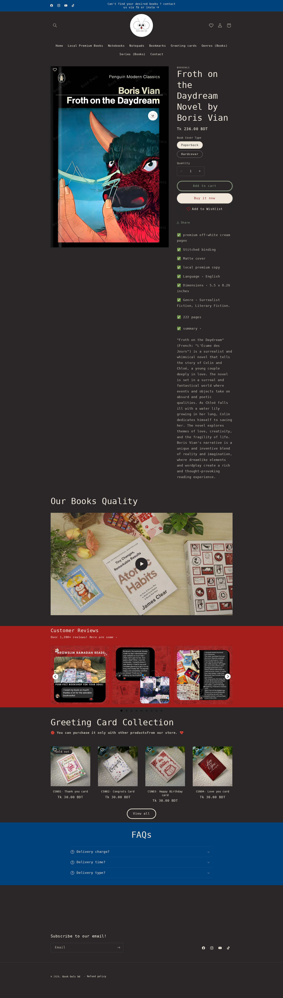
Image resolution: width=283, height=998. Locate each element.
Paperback (189, 145)
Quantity (183, 163)
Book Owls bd (71, 976)
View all (141, 813)
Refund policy (96, 976)
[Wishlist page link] (211, 25)
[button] (55, 25)
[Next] (228, 676)
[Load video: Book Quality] (142, 564)
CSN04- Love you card (212, 791)
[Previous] (55, 676)
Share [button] (185, 222)
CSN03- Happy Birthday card (165, 793)
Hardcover (189, 154)
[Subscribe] (118, 947)
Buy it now (204, 198)
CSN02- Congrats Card (117, 791)
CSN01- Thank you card (70, 791)
